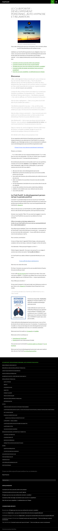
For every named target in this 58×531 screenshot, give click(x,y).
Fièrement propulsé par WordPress (9, 529)
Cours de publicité (8, 437)
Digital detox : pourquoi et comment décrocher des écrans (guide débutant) (25, 513)
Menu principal (56, 2)
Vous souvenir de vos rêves (10, 429)
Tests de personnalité (7, 456)
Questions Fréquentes (9, 448)
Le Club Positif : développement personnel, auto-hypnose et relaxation (20, 362)
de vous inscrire (22, 273)
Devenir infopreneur (9, 440)
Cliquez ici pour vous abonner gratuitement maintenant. (29, 147)
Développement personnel (8, 379)
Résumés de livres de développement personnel (13, 368)
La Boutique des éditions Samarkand (11, 370)
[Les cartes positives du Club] (29, 31)
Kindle (14, 340)
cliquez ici (22, 286)
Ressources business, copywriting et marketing (14, 431)
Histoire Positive (8, 401)
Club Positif (5, 2)
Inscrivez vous (6, 459)
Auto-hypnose (7, 381)
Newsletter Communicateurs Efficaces (13, 443)
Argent (5, 384)
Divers (3, 445)
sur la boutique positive (30, 351)
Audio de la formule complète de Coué (14, 418)
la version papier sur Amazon (34, 343)
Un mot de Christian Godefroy (11, 451)
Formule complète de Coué (10, 415)
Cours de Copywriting (9, 434)
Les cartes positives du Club (9, 454)
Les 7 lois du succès (8, 412)
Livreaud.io (30, 331)
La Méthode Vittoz (8, 426)
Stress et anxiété (8, 393)
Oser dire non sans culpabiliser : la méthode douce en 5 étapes (29, 71)
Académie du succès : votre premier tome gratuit (14, 376)
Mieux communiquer (9, 395)
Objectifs (6, 390)
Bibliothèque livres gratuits (9, 365)
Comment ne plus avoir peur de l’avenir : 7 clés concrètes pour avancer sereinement (30, 522)
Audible (36, 331)
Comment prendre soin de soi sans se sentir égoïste (26, 64)
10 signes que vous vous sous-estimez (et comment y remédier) (29, 66)
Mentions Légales (6, 465)
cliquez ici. (20, 205)
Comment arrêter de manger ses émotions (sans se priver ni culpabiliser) (19, 497)
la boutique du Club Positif (19, 338)
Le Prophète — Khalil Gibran (10, 420)
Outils (3, 404)
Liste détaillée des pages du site (9, 462)
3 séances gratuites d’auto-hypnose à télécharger (16, 406)
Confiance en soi (8, 387)
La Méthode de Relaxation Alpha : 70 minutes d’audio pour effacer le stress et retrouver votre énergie (29, 409)
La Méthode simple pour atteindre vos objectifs (15, 423)
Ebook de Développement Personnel (13, 398)
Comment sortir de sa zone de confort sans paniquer (26, 62)
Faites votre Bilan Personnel (9, 373)
